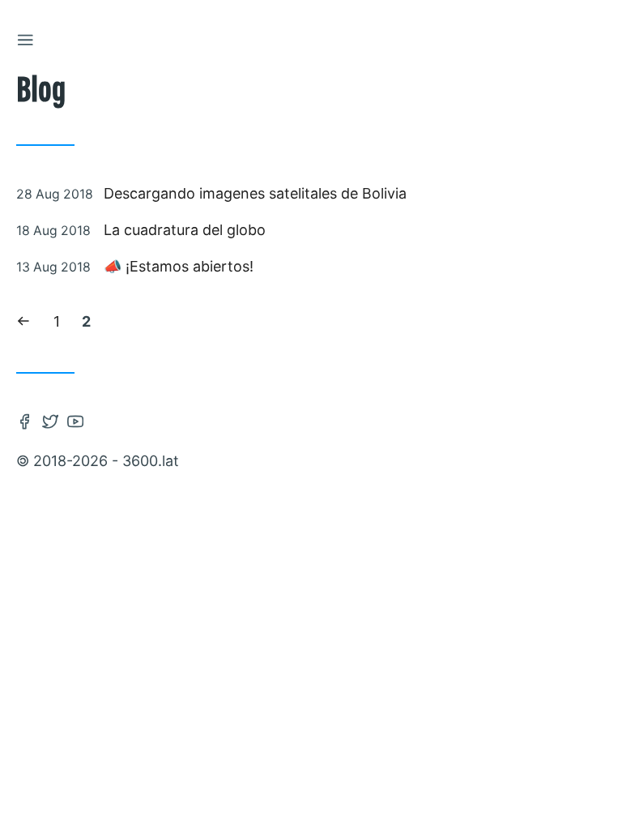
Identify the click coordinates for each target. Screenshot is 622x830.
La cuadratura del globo (185, 229)
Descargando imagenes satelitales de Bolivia (255, 193)
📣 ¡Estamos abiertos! (178, 266)
